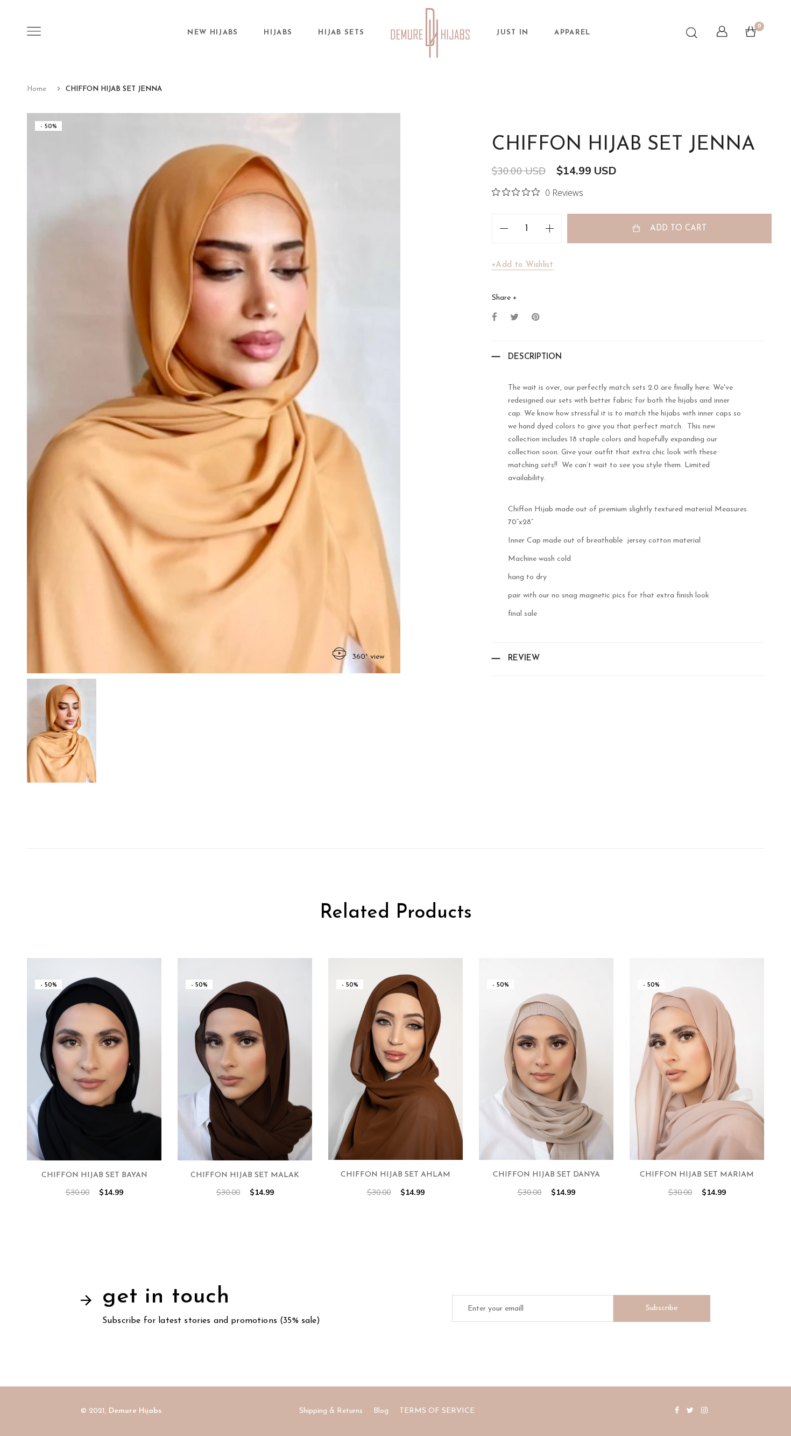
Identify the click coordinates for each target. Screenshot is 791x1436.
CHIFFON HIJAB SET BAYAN (94, 1175)
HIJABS (278, 32)
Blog (381, 1411)
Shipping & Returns (331, 1411)
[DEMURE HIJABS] (430, 32)
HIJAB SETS (341, 32)
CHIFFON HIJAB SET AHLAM (395, 1175)
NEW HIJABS (212, 32)
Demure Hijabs (135, 1411)
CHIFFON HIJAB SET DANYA (546, 1175)
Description (535, 357)
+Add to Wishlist (522, 265)
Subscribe (661, 1308)
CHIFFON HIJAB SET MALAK (244, 1175)
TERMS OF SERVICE (437, 1411)
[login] (722, 34)
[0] (750, 34)
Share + (504, 298)
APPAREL (572, 32)
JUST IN (512, 32)
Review (524, 658)
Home (36, 89)
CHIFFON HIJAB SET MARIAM (697, 1175)
